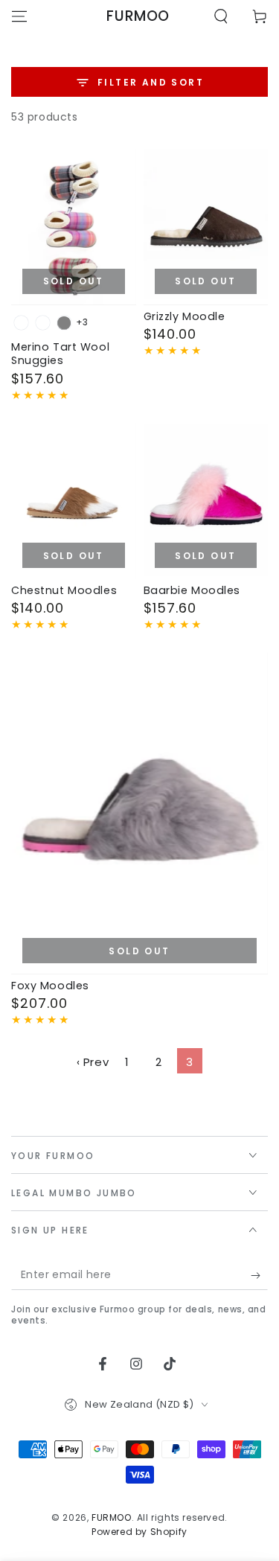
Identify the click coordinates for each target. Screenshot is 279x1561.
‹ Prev (93, 1062)
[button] (221, 16)
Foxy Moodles (50, 985)
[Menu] (19, 16)
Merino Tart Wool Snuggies (60, 353)
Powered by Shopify (139, 1532)
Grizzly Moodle (184, 316)
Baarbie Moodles (192, 590)
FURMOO (112, 1517)
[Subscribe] (259, 1275)
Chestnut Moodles (64, 590)
